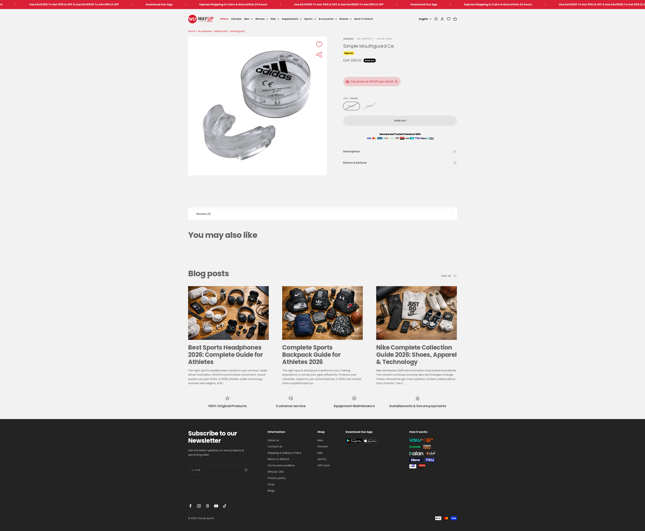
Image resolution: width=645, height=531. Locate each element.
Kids (273, 18)
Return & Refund (278, 459)
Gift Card (323, 465)
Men (246, 18)
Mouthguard (237, 31)
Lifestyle (236, 18)
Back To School (363, 18)
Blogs (271, 491)
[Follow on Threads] (207, 506)
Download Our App (71, 4)
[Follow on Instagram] (199, 506)
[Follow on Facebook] (190, 506)
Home (191, 31)
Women (260, 18)
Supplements (290, 18)
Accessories (326, 18)
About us (273, 440)
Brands (344, 18)
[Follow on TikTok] (224, 506)
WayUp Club (276, 472)
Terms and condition (281, 465)
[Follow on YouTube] (216, 506)
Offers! (224, 18)
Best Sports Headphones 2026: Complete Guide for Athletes (225, 354)
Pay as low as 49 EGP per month (372, 82)
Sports (308, 18)
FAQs (271, 484)
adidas (348, 39)
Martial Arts (221, 31)
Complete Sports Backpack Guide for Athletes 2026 (311, 354)
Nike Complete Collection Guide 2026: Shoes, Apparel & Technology (416, 354)
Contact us (275, 446)
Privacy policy (277, 478)
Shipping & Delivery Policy (284, 453)
